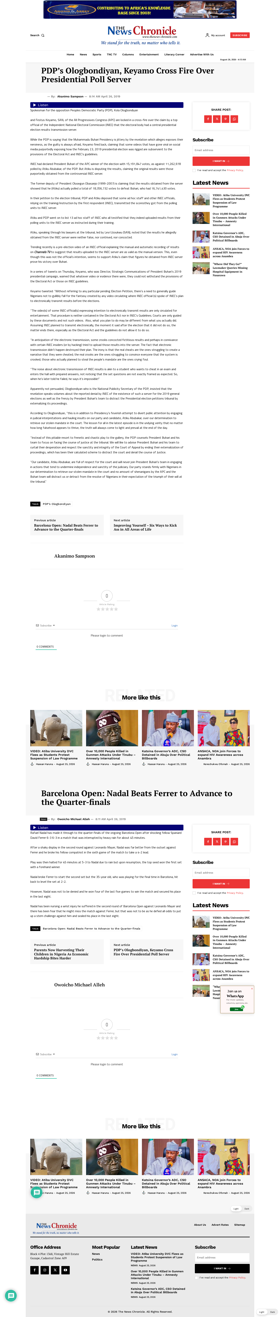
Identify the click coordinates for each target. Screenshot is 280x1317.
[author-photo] (32, 764)
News (134, 1265)
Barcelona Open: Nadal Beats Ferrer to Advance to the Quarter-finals (66, 527)
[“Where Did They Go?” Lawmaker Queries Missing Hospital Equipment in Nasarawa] (201, 268)
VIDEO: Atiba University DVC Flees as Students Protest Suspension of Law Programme (231, 200)
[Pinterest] (225, 119)
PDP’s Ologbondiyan (57, 503)
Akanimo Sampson (70, 96)
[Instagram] (45, 1270)
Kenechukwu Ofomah (215, 764)
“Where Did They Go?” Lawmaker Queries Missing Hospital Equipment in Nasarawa (230, 269)
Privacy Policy (235, 170)
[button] (38, 35)
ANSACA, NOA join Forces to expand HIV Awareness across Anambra (231, 252)
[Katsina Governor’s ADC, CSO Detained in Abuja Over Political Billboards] (201, 237)
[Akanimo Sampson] (39, 556)
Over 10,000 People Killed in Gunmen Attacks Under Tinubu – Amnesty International (229, 219)
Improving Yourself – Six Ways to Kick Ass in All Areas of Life (145, 527)
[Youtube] (65, 1270)
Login (174, 625)
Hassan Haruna (44, 764)
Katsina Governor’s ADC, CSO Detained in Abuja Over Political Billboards (231, 236)
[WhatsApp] (234, 119)
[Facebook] (208, 119)
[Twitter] (217, 119)
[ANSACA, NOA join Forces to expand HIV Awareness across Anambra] (201, 252)
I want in (219, 161)
